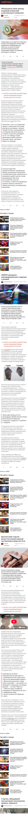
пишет (12, 121)
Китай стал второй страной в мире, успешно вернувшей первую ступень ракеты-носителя (15, 95)
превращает (11, 718)
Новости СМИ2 (4, 209)
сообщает (7, 349)
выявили (23, 458)
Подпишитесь (11, 67)
